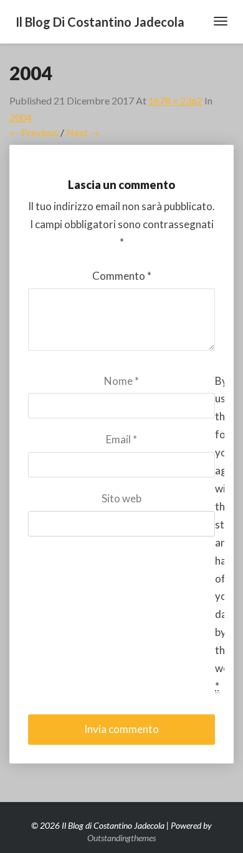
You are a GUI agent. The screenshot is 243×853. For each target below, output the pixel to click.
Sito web (121, 498)
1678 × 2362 (175, 100)
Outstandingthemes (121, 837)
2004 (20, 117)
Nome (121, 380)
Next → (83, 132)
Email (121, 439)
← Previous (34, 132)
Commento (121, 275)
